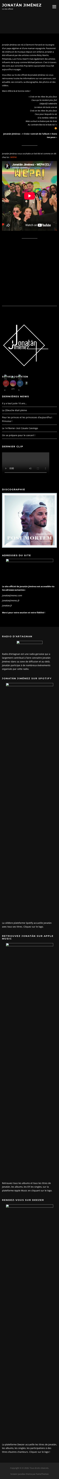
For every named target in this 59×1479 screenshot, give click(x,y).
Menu (54, 6)
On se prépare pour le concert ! (18, 435)
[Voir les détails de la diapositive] (29, 520)
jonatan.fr (7, 605)
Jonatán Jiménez (22, 5)
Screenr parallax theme (21, 1474)
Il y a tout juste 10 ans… (14, 403)
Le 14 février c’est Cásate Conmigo (20, 428)
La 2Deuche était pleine (14, 410)
